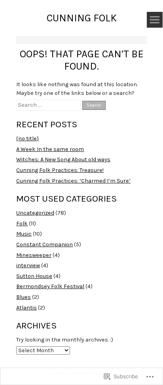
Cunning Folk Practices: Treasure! (60, 170)
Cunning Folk (82, 18)
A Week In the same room (50, 149)
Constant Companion (44, 244)
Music (24, 233)
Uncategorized (35, 212)
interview (28, 265)
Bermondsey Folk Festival (50, 286)
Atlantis (26, 307)
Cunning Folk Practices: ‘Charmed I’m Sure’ (73, 180)
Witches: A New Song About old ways (63, 159)
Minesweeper (33, 255)
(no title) (27, 138)
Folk (22, 223)
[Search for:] (49, 105)
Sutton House (34, 276)
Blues (23, 297)
